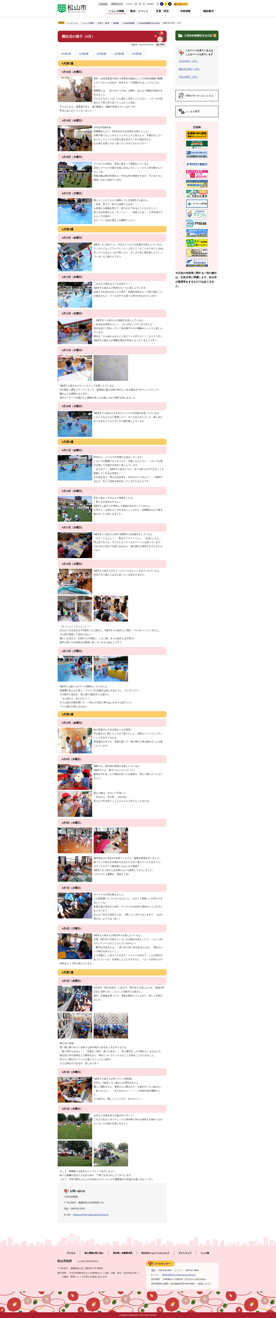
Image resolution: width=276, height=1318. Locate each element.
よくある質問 (193, 111)
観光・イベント (139, 11)
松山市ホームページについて (155, 1253)
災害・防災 (162, 11)
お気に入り (182, 4)
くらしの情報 (116, 11)
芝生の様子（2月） (189, 77)
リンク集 (205, 1253)
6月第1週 (66, 53)
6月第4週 (119, 53)
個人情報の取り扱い (94, 1253)
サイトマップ (185, 1253)
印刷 (162, 44)
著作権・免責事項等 (122, 1253)
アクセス (71, 1253)
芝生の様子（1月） (189, 61)
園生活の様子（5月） (190, 69)
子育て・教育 (103, 23)
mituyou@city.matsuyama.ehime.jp (90, 1214)
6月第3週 (101, 53)
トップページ (72, 23)
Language (103, 4)
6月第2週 (84, 53)
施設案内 (208, 11)
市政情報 (185, 11)
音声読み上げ (117, 4)
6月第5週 (137, 53)
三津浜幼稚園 (128, 23)
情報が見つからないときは (199, 95)
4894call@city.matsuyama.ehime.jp (178, 1275)
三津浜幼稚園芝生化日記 (149, 23)
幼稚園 (116, 23)
